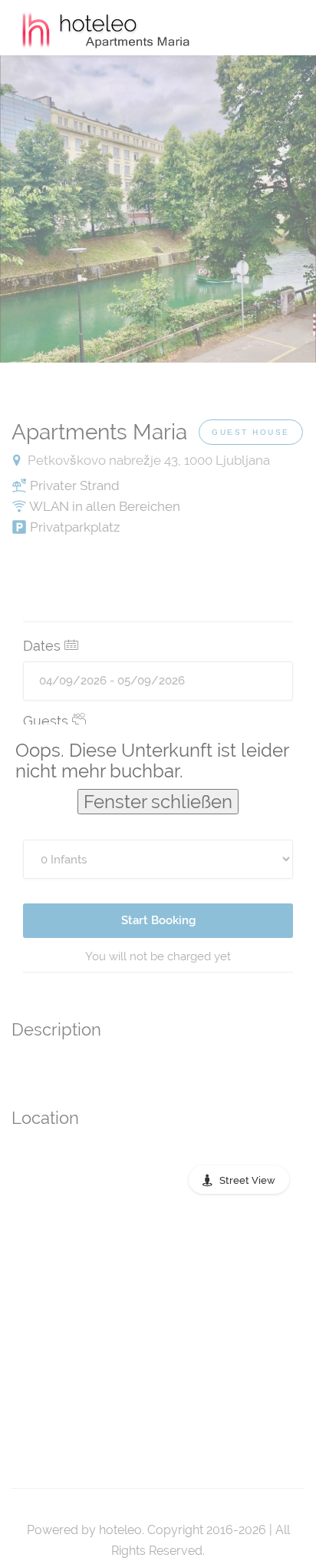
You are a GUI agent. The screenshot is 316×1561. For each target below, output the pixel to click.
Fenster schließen (158, 801)
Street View (247, 1180)
